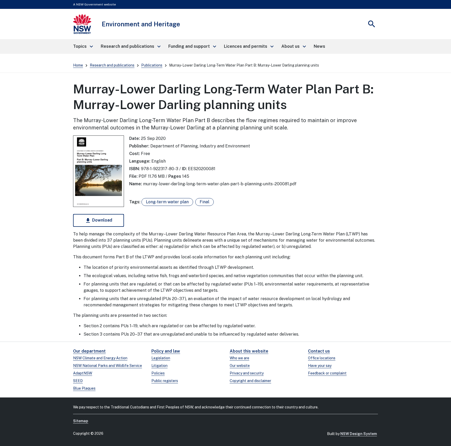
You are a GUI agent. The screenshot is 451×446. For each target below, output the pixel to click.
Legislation (160, 358)
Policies (158, 373)
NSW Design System (358, 434)
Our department (89, 351)
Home (78, 65)
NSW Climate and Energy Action (100, 358)
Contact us (319, 351)
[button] (83, 46)
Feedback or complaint (327, 373)
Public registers (164, 381)
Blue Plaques (84, 388)
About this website (249, 351)
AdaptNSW (82, 373)
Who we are (239, 358)
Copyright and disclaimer (250, 381)
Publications (151, 65)
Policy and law (165, 351)
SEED (78, 381)
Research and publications (112, 65)
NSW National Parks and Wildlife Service (107, 366)
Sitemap (80, 421)
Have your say (319, 366)
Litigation (159, 366)
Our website (240, 366)
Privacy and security (247, 373)
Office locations (321, 358)
